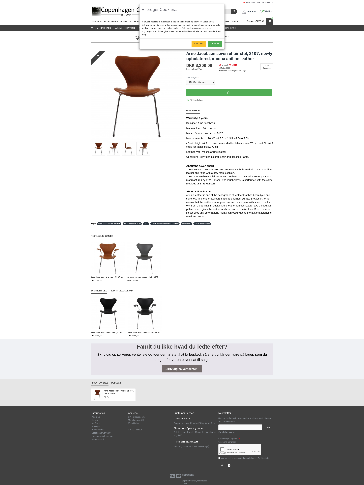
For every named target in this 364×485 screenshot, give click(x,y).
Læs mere (198, 44)
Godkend (215, 44)
